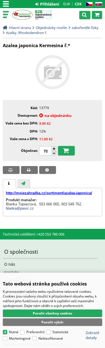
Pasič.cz (22, 14)
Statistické (60, 332)
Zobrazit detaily (92, 335)
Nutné (13, 332)
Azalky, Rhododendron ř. (26, 32)
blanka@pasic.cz (20, 208)
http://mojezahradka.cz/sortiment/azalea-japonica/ (49, 193)
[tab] (9, 183)
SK (97, 4)
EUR (66, 3)
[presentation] (9, 183)
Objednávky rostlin (51, 27)
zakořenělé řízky (85, 27)
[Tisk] (29, 170)
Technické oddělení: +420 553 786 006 (33, 234)
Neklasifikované (50, 338)
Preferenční (35, 332)
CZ (88, 4)
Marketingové (20, 338)
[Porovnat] (11, 170)
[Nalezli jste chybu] (47, 170)
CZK (78, 3)
